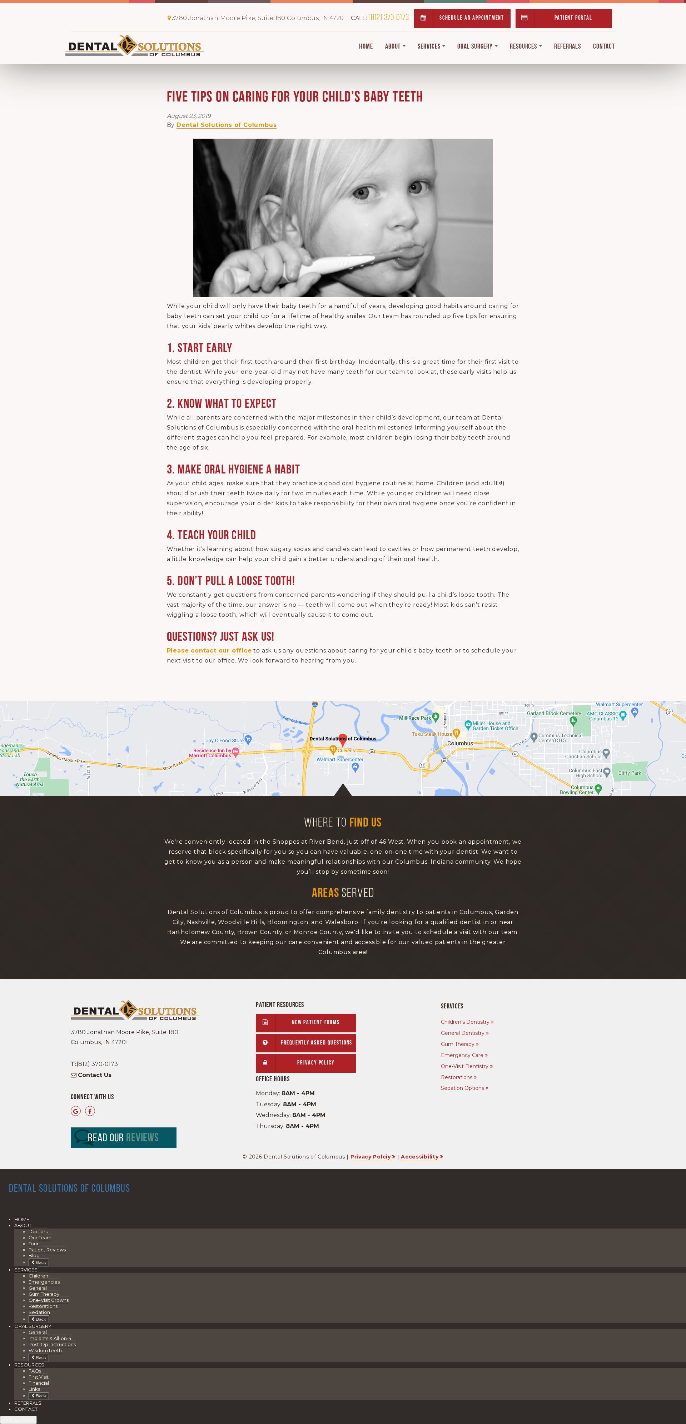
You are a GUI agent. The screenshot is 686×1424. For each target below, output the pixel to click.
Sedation (39, 1312)
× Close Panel (18, 1420)
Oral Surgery (475, 46)
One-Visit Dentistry (464, 1066)
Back (40, 1262)
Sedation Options (462, 1088)
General (38, 1288)
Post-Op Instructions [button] (52, 1344)
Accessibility (419, 1156)
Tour (34, 1243)
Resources (524, 46)
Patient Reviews (47, 1249)
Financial (39, 1383)
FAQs (35, 1371)
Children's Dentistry (465, 1022)
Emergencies (44, 1282)
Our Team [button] (40, 1237)
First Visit (39, 1377)
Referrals (567, 46)
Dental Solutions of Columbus (227, 124)
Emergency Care (462, 1055)
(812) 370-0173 (380, 18)
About (393, 46)
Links (34, 1389)
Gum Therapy (457, 1044)
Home (366, 46)
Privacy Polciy (371, 1156)
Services (430, 46)
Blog (34, 1255)
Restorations (456, 1077)
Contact (604, 46)
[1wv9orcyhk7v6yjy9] (343, 748)
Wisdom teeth (45, 1350)
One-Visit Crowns (49, 1300)
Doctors (38, 1231)
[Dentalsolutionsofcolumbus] (89, 1111)
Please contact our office (209, 650)
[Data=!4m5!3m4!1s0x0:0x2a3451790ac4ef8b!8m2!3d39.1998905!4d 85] (75, 1111)
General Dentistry (462, 1033)
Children (38, 1276)
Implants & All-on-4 (50, 1338)
